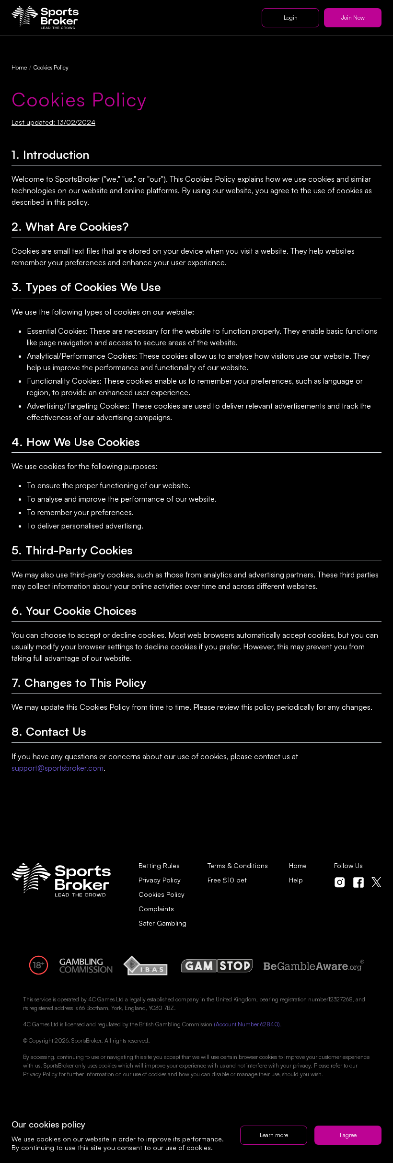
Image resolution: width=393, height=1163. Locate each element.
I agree (348, 1135)
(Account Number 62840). (248, 1024)
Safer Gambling (162, 923)
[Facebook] (358, 883)
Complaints (156, 908)
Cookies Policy (162, 894)
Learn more (274, 1135)
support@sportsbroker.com (58, 768)
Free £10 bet (227, 880)
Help (296, 880)
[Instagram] (340, 883)
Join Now (353, 17)
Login (291, 17)
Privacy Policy (160, 880)
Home (19, 67)
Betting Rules (159, 865)
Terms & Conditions (238, 865)
